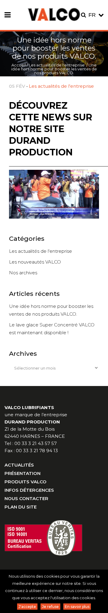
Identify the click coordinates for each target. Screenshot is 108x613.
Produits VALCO (25, 482)
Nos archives (23, 273)
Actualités (19, 465)
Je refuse (50, 606)
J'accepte (27, 606)
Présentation (22, 473)
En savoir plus (77, 606)
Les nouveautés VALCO (35, 262)
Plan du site (20, 507)
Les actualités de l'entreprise (57, 65)
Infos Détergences (29, 490)
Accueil (18, 65)
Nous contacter (26, 498)
